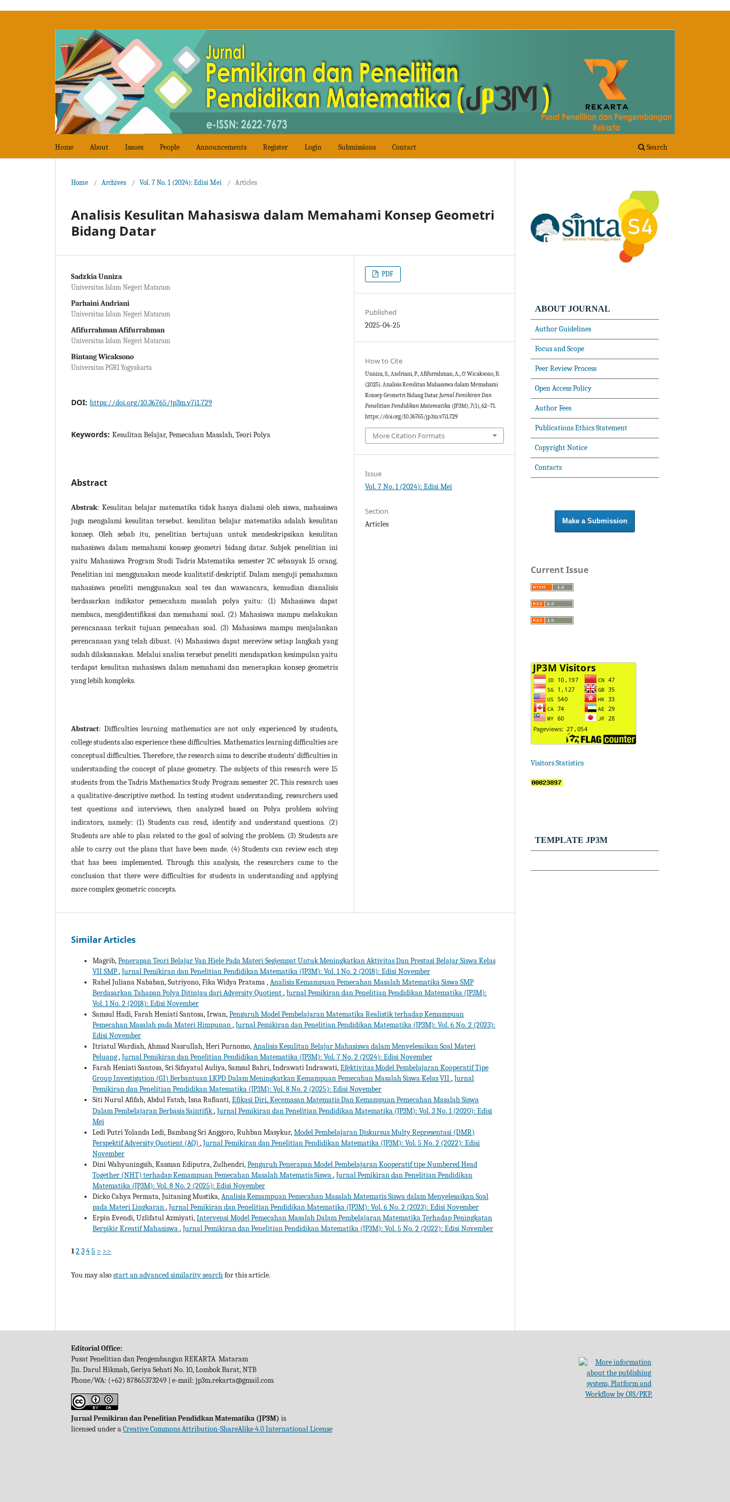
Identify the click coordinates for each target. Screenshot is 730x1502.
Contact (404, 147)
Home (64, 147)
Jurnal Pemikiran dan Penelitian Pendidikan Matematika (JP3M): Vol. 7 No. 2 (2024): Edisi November (277, 1057)
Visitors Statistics (558, 763)
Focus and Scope (559, 348)
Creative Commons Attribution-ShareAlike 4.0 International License (227, 1429)
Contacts (548, 467)
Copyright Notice (561, 447)
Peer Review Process (565, 368)
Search (656, 147)
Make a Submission (594, 521)
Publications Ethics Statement (581, 427)
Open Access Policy (563, 388)
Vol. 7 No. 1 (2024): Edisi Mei (180, 183)
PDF (386, 274)
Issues (134, 147)
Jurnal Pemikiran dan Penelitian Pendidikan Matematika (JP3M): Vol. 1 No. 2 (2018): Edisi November (276, 971)
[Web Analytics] (547, 783)
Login (313, 147)
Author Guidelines (563, 329)
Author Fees (553, 408)
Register (275, 147)
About (99, 147)
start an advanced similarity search (168, 1275)
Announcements (221, 147)
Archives (114, 183)
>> (107, 1251)
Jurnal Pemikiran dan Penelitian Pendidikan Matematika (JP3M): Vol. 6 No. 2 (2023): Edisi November (324, 1207)
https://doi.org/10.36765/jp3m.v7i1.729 (151, 402)
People (170, 147)
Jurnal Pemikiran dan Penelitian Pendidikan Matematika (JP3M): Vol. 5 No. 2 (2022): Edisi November (338, 1228)
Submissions (357, 147)
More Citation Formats (408, 435)
